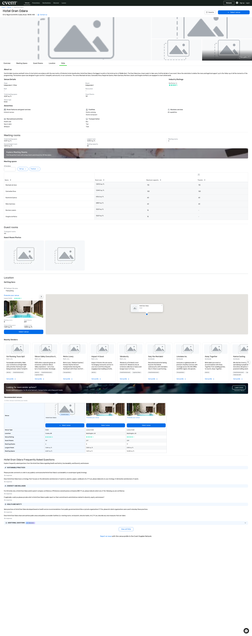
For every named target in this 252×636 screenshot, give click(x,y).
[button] (75, 39)
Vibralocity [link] (124, 356)
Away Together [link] (211, 356)
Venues (27, 3)
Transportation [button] (67, 372)
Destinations (47, 3)
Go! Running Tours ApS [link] (15, 356)
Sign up (242, 3)
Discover (56, 3)
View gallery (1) (245, 57)
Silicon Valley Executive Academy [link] (46, 356)
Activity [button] (9, 372)
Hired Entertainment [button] (18, 372)
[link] (17, 349)
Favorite (211, 12)
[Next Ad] (41, 296)
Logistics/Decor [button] (39, 374)
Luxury (64, 3)
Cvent (3, 7)
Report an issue (106, 536)
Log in (248, 3)
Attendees (7, 166)
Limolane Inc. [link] (181, 356)
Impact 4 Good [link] (97, 356)
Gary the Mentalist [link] (155, 356)
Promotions (36, 3)
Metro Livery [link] (68, 356)
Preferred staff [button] (237, 374)
